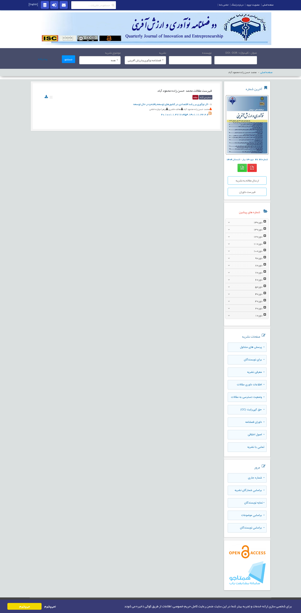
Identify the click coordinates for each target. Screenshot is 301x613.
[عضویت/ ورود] (54, 4)
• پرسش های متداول (252, 347)
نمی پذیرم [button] (50, 606)
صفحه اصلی (268, 4)
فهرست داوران (247, 192)
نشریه (162, 52)
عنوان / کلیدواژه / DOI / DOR (241, 52)
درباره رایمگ (237, 4)
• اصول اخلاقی (256, 434)
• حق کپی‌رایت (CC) (252, 409)
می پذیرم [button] (24, 606)
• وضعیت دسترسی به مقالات (247, 397)
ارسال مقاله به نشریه (247, 180)
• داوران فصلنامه (254, 422)
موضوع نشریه (113, 52)
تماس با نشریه (255, 447)
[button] (123, 606)
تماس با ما (224, 4)
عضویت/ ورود (253, 4)
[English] (33, 4)
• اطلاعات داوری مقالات (250, 384)
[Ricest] (45, 4)
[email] (64, 4)
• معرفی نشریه (255, 372)
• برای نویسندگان (254, 359)
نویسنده (207, 52)
